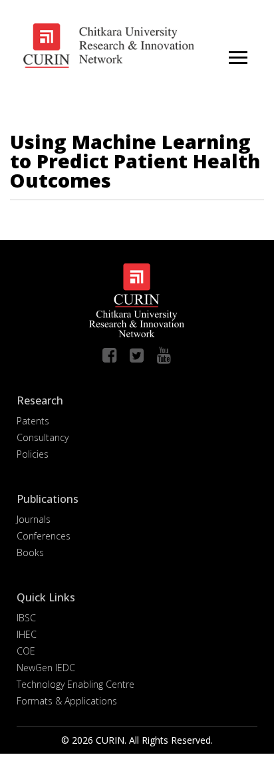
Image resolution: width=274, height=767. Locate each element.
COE (26, 651)
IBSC (26, 617)
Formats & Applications (67, 700)
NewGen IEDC (46, 667)
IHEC (27, 634)
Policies (33, 454)
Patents (33, 420)
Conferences (43, 536)
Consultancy (42, 437)
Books (30, 552)
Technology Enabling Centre (75, 684)
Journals (34, 519)
